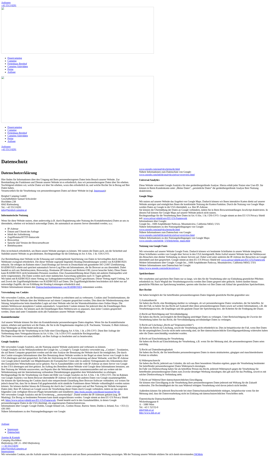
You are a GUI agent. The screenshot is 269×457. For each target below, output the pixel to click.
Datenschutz (13, 432)
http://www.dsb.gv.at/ (149, 412)
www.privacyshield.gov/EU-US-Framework (165, 218)
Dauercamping (14, 58)
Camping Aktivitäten (17, 66)
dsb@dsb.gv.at (146, 410)
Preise (10, 69)
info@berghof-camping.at (14, 210)
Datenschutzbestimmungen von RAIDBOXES (59, 287)
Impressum (99, 190)
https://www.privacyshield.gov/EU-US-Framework (30, 400)
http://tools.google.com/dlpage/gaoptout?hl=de (97, 391)
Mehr (200, 454)
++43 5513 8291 (9, 446)
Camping (12, 61)
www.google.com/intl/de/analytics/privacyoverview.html (167, 174)
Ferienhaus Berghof (17, 63)
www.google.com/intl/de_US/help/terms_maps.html (164, 240)
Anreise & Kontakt (10, 437)
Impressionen (7, 451)
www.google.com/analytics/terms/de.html (159, 169)
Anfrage (11, 72)
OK (196, 454)
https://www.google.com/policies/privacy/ (159, 268)
